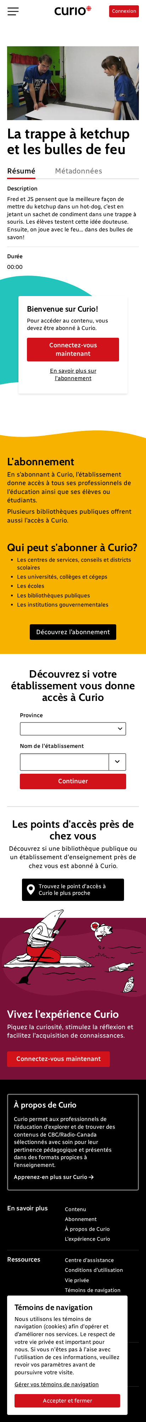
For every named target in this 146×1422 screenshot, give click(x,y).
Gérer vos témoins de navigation (57, 1384)
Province (31, 715)
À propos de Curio (87, 1229)
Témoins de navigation (92, 1290)
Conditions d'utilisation (94, 1270)
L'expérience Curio (87, 1239)
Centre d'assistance (89, 1260)
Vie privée (77, 1280)
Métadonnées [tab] (78, 170)
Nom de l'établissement (52, 746)
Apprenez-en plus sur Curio (50, 1177)
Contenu (75, 1209)
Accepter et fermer (67, 1400)
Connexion (124, 11)
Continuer (73, 781)
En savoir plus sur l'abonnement (73, 374)
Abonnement (81, 1219)
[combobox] (64, 762)
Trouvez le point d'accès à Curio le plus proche (72, 889)
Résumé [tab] (21, 170)
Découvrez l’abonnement (73, 632)
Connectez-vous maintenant (73, 349)
